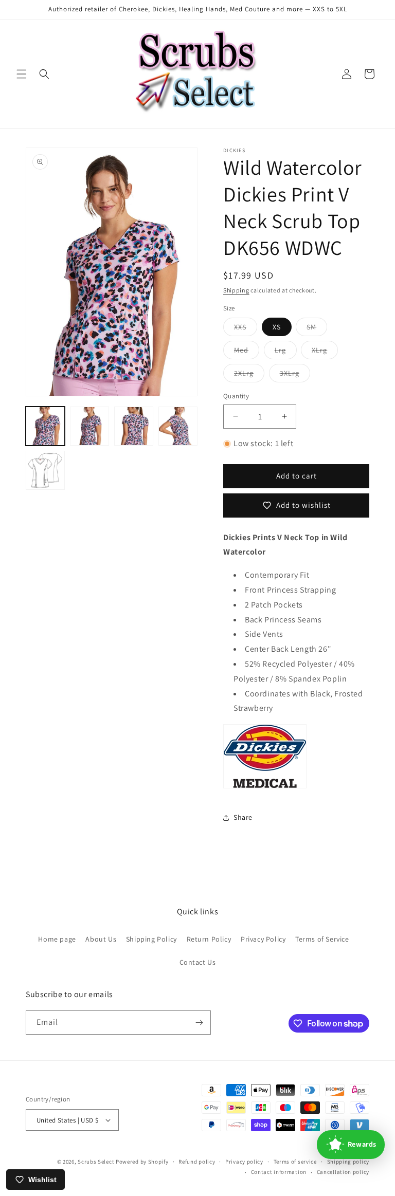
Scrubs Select (96, 1161)
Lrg (286, 352)
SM (317, 329)
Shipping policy (348, 1161)
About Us (100, 939)
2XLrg (249, 375)
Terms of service (295, 1161)
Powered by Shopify (142, 1161)
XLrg (325, 352)
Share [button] (243, 817)
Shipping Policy (151, 939)
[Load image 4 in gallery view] (178, 426)
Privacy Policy (263, 939)
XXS (245, 329)
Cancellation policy (343, 1171)
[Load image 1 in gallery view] (45, 426)
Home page (57, 939)
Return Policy (209, 939)
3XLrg (295, 375)
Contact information (279, 1171)
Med (246, 352)
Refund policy (196, 1161)
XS (277, 327)
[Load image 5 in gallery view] (45, 470)
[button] (21, 74)
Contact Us (197, 962)
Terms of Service (322, 939)
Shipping (236, 290)
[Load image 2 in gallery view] (89, 426)
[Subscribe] (199, 1022)
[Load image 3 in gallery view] (133, 426)
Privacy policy (244, 1161)
